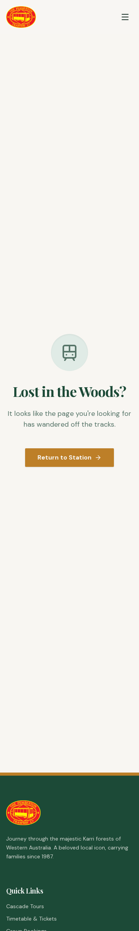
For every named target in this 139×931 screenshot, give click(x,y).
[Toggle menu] (125, 17)
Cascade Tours (25, 906)
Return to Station (64, 457)
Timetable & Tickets (31, 918)
